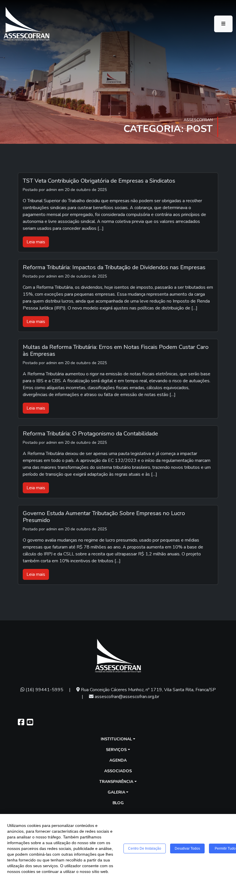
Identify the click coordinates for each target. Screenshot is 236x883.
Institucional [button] (116, 739)
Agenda (118, 760)
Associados (118, 771)
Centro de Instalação (144, 848)
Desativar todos (187, 848)
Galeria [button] (116, 792)
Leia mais (35, 242)
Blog (118, 803)
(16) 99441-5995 (43, 690)
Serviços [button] (116, 749)
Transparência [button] (116, 781)
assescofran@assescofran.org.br (126, 696)
